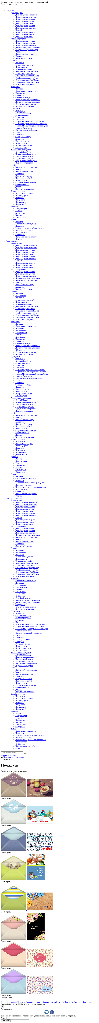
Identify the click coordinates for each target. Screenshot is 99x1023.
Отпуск (18, 239)
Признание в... (21, 202)
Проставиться (21, 232)
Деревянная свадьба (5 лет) (26, 71)
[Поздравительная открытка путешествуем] (27, 823)
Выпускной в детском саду (26, 50)
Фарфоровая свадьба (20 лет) (27, 78)
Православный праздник (25, 154)
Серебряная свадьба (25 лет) (27, 80)
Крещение (19, 119)
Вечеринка (15, 87)
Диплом (18, 187)
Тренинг (18, 211)
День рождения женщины (26, 15)
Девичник (19, 293)
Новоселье (19, 226)
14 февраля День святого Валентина (30, 121)
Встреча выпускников (24, 106)
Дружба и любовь (18, 191)
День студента (21, 143)
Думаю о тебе (21, 204)
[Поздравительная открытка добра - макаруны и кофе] (27, 796)
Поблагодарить (21, 195)
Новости (13, 1002)
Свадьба (14, 60)
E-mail (3, 1018)
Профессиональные (23, 145)
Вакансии (78, 1002)
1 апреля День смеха (23, 128)
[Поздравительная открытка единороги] (27, 993)
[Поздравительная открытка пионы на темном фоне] (23, 939)
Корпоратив (20, 93)
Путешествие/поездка (24, 230)
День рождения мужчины (26, 17)
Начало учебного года (24, 54)
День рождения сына (24, 23)
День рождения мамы (24, 37)
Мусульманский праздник (26, 161)
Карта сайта (87, 1002)
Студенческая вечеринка (25, 104)
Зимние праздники (23, 115)
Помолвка (19, 63)
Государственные (22, 141)
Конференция (21, 209)
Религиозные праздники (21, 150)
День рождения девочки (25, 26)
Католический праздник (25, 156)
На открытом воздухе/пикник (27, 100)
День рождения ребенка (25, 19)
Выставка (19, 215)
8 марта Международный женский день (31, 126)
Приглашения (11, 241)
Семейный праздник (23, 97)
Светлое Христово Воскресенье (28, 130)
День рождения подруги (25, 32)
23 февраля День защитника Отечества (31, 124)
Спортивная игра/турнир (25, 91)
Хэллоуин (19, 139)
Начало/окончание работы (26, 237)
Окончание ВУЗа (22, 185)
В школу (18, 52)
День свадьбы (21, 67)
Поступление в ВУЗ (23, 178)
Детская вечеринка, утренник (27, 47)
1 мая (17, 132)
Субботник (20, 95)
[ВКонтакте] (46, 1012)
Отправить (6, 1021)
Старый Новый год (23, 113)
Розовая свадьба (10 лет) (25, 74)
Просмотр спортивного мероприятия (30, 487)
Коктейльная (20, 337)
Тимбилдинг (20, 217)
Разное (13, 219)
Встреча (18, 459)
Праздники (15, 108)
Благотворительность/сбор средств (29, 228)
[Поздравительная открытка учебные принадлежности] (27, 850)
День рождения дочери (24, 21)
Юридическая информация (53, 1002)
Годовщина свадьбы (23, 69)
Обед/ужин (20, 350)
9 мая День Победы (23, 137)
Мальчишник (20, 296)
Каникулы (19, 56)
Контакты (21, 1002)
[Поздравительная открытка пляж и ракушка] (27, 910)
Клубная (18, 335)
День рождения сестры (24, 34)
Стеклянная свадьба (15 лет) (27, 76)
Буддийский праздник (24, 158)
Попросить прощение (24, 193)
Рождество (19, 117)
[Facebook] (52, 1012)
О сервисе (5, 1002)
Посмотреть (6, 798)
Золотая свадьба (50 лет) (25, 84)
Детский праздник (18, 39)
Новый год (20, 111)
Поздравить (20, 200)
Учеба (13, 165)
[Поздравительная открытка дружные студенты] (23, 879)
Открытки (10, 10)
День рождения (17, 13)
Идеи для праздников (14, 498)
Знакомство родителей (24, 65)
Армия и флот (21, 148)
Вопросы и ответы (33, 1002)
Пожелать (19, 198)
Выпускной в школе (23, 58)
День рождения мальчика (25, 28)
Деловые (14, 206)
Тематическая (21, 333)
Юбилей (18, 30)
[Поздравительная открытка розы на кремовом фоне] (27, 966)
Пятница (19, 89)
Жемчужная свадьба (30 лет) (27, 82)
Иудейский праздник (24, 163)
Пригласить (20, 441)
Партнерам (69, 1002)
